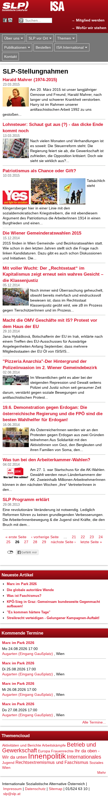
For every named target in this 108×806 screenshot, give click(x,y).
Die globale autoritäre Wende (30, 590)
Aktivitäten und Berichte (21, 745)
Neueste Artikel (17, 574)
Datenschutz (35, 789)
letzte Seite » (91, 542)
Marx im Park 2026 (22, 584)
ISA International (69, 47)
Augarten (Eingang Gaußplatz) (27, 654)
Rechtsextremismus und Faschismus (51, 762)
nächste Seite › (63, 542)
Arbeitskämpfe (54, 745)
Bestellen (43, 47)
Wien (6, 767)
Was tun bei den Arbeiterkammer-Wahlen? (46, 459)
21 (74, 537)
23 (92, 537)
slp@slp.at (11, 794)
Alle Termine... (94, 722)
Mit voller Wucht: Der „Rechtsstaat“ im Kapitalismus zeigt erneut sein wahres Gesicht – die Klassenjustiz (53, 274)
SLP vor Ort (37, 38)
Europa (44, 751)
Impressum (12, 789)
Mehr (101, 772)
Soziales (96, 762)
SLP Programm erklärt (26, 499)
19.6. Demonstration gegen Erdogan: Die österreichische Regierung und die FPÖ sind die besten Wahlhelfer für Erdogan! (52, 413)
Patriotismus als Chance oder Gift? (39, 170)
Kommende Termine (22, 633)
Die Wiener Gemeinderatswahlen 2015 (42, 233)
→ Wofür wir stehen (88, 28)
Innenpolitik (47, 756)
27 (26, 542)
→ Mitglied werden (88, 20)
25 (8, 542)
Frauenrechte (62, 751)
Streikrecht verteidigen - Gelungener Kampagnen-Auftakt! (53, 618)
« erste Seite (16, 537)
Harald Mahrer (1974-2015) (30, 79)
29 (44, 542)
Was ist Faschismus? (24, 596)
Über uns (10, 38)
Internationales (84, 757)
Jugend (8, 762)
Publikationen (14, 47)
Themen (63, 38)
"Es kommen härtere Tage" (28, 612)
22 (83, 537)
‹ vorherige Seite (45, 537)
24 (101, 537)
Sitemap (55, 789)
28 (35, 542)
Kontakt (10, 56)
